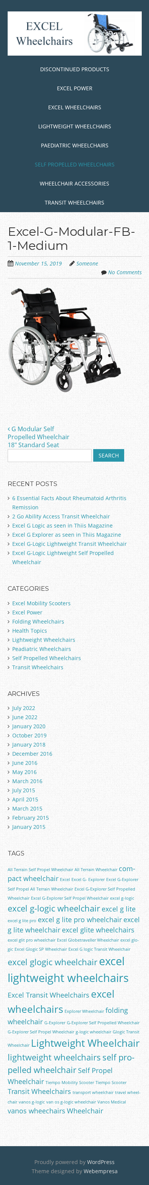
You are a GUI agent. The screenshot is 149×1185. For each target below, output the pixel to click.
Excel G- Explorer (88, 879)
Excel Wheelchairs (74, 107)
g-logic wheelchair (93, 1032)
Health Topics (29, 630)
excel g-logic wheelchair (54, 908)
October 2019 (29, 735)
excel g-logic (122, 898)
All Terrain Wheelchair (95, 869)
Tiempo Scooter (111, 1082)
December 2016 (32, 753)
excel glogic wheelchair (52, 962)
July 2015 (23, 790)
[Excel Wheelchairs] (75, 44)
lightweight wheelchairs (54, 1057)
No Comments (125, 272)
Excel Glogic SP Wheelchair (41, 949)
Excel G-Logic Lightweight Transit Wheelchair (69, 543)
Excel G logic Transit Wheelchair (99, 949)
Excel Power (74, 88)
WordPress (101, 1162)
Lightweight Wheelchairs (74, 126)
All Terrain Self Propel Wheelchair (40, 869)
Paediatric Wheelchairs (75, 145)
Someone (87, 263)
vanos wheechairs (36, 1110)
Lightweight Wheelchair (85, 1043)
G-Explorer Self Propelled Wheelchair (103, 1022)
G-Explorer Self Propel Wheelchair (41, 1032)
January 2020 (28, 726)
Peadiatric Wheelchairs (41, 648)
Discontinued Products (74, 69)
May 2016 (24, 772)
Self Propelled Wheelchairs (75, 164)
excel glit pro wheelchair (31, 940)
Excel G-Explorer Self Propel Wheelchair (70, 898)
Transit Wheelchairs (74, 202)
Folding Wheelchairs (38, 621)
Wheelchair (85, 1110)
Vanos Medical (111, 1102)
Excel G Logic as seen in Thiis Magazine (62, 525)
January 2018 (28, 744)
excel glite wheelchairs (98, 929)
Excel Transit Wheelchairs (48, 994)
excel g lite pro (22, 920)
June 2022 (24, 717)
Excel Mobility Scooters (41, 603)
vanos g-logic (32, 1102)
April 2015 (25, 799)
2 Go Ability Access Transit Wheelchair (61, 516)
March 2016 (27, 781)
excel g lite (119, 908)
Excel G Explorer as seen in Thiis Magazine (66, 534)
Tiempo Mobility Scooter (69, 1082)
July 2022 (23, 708)
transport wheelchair (93, 1092)
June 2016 (24, 762)
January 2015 (28, 826)
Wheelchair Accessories (74, 183)
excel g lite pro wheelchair (80, 919)
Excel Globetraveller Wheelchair (88, 940)
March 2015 (27, 808)
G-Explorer (54, 1022)
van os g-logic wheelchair (71, 1102)
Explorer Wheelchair (84, 1011)
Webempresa (101, 1171)
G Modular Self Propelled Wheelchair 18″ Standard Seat (39, 437)
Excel (65, 879)
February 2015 (30, 817)
